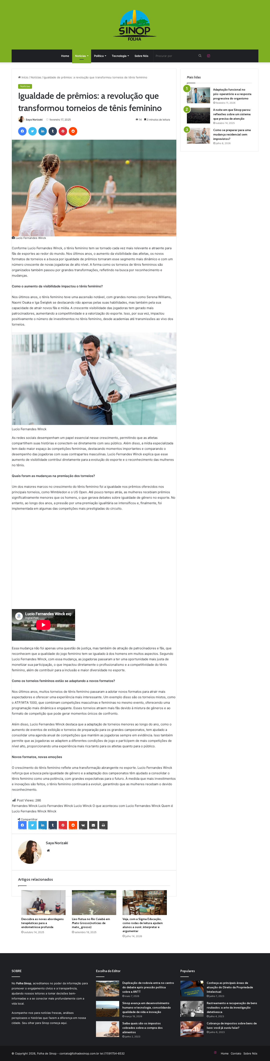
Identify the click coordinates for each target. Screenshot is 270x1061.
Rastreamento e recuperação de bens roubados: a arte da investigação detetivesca (232, 1007)
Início (24, 77)
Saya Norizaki (34, 119)
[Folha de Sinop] (135, 25)
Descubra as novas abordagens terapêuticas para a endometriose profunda (42, 923)
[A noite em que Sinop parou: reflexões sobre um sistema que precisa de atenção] (198, 115)
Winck (51, 811)
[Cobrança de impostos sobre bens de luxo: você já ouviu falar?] (192, 1029)
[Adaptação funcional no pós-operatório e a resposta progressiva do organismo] (198, 95)
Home (65, 56)
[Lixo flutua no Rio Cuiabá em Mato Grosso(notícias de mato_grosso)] (94, 902)
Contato (236, 1053)
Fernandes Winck (25, 806)
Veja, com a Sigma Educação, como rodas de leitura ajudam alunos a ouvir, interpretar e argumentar (143, 925)
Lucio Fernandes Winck (55, 806)
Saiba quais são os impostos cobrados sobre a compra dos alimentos (142, 1027)
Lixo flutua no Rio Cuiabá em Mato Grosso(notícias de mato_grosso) (91, 923)
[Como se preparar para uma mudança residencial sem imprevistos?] (198, 136)
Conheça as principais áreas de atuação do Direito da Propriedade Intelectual (230, 987)
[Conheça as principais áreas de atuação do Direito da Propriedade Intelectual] (192, 989)
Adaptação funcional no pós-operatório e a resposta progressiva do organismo (232, 94)
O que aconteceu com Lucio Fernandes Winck (127, 806)
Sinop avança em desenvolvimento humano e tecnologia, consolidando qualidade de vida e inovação (146, 1007)
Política (99, 56)
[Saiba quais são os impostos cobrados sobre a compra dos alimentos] (107, 1029)
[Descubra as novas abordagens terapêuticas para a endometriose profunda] (43, 902)
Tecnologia (119, 56)
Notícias (80, 56)
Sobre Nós (141, 56)
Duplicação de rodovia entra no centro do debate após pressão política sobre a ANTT (148, 987)
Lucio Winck (83, 806)
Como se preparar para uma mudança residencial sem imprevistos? (232, 134)
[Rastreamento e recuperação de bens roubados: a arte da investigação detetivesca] (192, 1009)
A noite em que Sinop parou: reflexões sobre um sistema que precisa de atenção (232, 114)
